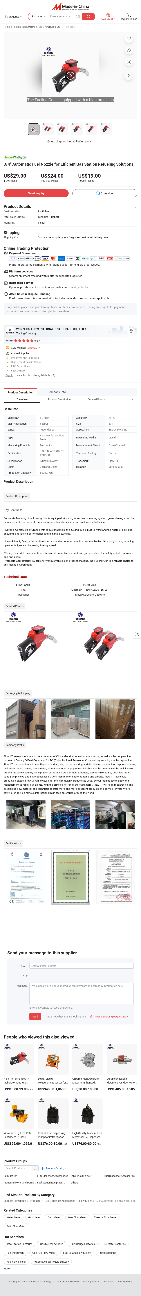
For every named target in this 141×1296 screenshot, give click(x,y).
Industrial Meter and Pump (19, 1182)
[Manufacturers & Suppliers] (70, 6)
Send (35, 1016)
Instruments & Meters (24, 26)
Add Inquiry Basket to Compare (71, 141)
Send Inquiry (36, 193)
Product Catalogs (55, 1168)
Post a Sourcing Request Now (109, 1016)
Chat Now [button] (107, 193)
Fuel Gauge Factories (83, 1244)
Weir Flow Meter (77, 1217)
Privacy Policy (125, 1281)
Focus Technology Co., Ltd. (46, 1281)
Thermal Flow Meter (105, 1217)
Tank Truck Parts (80, 1176)
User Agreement (91, 1281)
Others (74, 1182)
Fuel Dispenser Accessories (119, 1176)
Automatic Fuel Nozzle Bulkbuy (51, 1261)
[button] (125, 399)
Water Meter (14, 1217)
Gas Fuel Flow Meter (43, 1252)
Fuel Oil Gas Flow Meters (77, 1252)
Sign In (9, 375)
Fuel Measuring (107, 1252)
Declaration (108, 1281)
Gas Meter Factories (51, 1244)
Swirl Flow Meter (16, 1226)
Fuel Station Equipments (51, 1182)
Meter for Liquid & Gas (49, 26)
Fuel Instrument (16, 1252)
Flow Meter (69, 26)
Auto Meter (54, 1217)
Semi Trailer (10, 1176)
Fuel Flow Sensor (16, 1261)
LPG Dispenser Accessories (52, 1176)
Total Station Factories (19, 1244)
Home (7, 26)
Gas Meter (34, 1217)
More (7, 1268)
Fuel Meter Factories (114, 1244)
